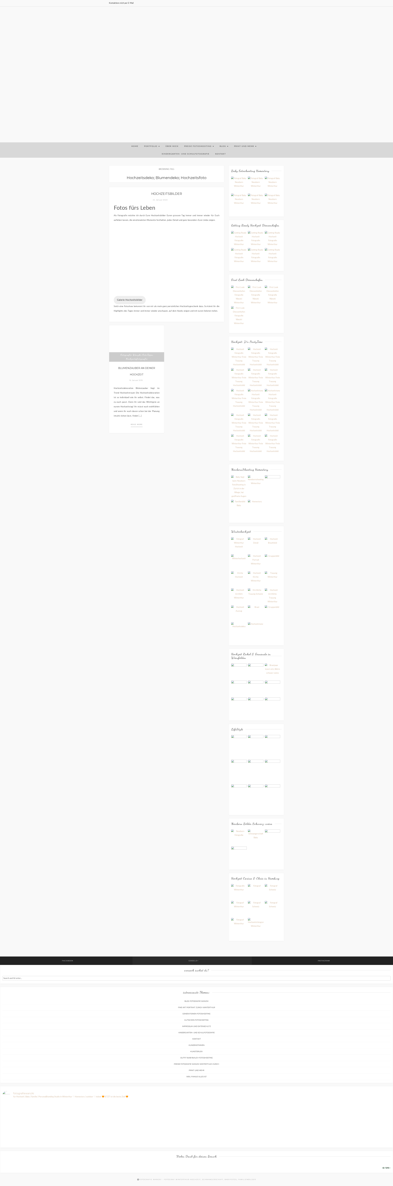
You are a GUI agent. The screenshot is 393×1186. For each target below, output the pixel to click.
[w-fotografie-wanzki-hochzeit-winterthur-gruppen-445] (272, 444)
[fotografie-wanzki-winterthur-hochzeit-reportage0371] (239, 596)
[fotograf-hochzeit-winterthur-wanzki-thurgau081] (239, 705)
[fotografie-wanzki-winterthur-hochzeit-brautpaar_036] (255, 545)
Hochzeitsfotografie (137, 358)
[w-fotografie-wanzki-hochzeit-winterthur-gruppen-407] (255, 400)
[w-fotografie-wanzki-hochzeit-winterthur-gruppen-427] (272, 423)
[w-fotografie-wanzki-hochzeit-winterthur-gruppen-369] (239, 444)
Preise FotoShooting (198, 146)
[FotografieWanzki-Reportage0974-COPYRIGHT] (272, 909)
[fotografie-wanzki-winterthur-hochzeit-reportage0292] (255, 579)
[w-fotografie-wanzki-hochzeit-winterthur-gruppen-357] (239, 357)
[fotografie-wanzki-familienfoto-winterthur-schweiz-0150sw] (239, 771)
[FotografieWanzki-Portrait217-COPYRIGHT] (239, 926)
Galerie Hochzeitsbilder (129, 300)
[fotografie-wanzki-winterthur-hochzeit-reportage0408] (255, 596)
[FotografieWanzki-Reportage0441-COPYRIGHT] (255, 909)
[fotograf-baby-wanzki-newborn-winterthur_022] (272, 837)
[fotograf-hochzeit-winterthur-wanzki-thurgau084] (239, 688)
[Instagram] (283, 3)
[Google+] (279, 3)
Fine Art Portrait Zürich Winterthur (196, 1007)
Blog (223, 146)
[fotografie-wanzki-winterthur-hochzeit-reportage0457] (255, 613)
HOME (134, 146)
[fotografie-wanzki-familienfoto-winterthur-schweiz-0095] (272, 771)
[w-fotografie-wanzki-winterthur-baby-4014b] (239, 184)
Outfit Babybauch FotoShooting (196, 1058)
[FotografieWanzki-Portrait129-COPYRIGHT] (272, 892)
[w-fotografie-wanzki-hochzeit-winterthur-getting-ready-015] (255, 256)
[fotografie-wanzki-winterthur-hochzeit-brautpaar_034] (239, 545)
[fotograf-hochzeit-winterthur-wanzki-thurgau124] (255, 705)
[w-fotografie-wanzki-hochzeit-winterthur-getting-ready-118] (272, 239)
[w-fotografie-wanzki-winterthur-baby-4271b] (272, 184)
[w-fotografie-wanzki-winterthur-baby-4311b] (255, 184)
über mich (171, 146)
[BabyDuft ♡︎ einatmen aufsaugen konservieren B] (99, 1110)
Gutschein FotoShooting (196, 1020)
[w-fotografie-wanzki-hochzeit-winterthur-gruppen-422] (239, 398)
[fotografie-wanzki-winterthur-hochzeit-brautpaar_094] (255, 562)
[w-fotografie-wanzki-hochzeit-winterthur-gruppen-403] (272, 400)
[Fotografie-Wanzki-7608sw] (255, 483)
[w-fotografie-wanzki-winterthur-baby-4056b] (239, 201)
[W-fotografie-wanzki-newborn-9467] (272, 483)
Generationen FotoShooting (196, 1014)
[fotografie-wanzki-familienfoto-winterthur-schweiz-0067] (255, 790)
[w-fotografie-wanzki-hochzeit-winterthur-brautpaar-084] (239, 316)
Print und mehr (244, 146)
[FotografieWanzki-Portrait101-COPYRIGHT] (255, 892)
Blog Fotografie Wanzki (196, 1001)
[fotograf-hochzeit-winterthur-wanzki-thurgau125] (272, 705)
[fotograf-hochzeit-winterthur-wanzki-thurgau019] (239, 671)
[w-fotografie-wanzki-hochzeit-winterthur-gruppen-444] (239, 378)
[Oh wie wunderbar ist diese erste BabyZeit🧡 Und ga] (359, 1122)
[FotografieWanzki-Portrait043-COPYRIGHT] (239, 909)
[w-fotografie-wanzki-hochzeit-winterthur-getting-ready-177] (255, 239)
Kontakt (220, 154)
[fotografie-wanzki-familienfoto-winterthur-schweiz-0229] (239, 740)
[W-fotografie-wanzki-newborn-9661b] (255, 508)
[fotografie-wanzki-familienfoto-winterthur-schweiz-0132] (239, 796)
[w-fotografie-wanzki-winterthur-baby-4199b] (272, 201)
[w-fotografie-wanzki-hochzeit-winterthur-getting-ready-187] (239, 239)
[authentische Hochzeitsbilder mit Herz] (255, 926)
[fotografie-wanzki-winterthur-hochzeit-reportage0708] (239, 630)
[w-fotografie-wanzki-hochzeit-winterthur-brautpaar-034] (272, 295)
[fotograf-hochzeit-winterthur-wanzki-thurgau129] (255, 688)
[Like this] (145, 380)
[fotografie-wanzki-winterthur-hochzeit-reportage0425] (272, 596)
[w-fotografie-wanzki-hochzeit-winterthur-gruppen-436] (255, 378)
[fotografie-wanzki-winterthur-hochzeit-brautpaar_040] (272, 545)
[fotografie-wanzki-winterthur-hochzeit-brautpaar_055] (239, 562)
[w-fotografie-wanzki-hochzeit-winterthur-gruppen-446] (255, 444)
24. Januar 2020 (160, 200)
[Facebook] (276, 3)
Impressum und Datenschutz (196, 1026)
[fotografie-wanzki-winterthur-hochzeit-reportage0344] (272, 579)
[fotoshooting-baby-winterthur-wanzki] (239, 487)
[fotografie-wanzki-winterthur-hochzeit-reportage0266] (239, 579)
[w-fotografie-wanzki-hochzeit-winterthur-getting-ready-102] (239, 256)
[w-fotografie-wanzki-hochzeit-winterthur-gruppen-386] (255, 423)
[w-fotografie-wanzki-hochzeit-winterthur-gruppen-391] (239, 423)
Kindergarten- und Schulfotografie (185, 154)
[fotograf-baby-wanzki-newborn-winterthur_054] (239, 837)
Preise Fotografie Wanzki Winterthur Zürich (196, 1064)
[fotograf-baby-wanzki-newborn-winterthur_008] (239, 854)
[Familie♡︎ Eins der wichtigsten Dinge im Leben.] (294, 1114)
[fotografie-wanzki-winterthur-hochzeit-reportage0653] (272, 613)
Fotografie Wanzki (130, 354)
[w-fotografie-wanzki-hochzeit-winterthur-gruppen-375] (272, 378)
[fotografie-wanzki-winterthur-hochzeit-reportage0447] (239, 613)
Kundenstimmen (196, 1045)
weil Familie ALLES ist (196, 1077)
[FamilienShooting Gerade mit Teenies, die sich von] (229, 1131)
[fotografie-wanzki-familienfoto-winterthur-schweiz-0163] (272, 746)
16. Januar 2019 (135, 380)
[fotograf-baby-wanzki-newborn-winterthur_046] (255, 837)
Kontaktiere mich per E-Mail (121, 3)
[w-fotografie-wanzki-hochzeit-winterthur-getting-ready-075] (272, 256)
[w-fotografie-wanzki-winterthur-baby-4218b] (255, 201)
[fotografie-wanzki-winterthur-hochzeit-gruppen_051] (272, 562)
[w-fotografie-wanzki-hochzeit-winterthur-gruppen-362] (272, 357)
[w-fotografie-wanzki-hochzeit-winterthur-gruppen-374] (255, 357)
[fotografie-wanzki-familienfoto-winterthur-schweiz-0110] (255, 771)
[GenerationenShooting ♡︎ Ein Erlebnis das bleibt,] (34, 1112)
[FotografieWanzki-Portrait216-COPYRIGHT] (239, 892)
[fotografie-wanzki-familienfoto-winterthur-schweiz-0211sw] (255, 746)
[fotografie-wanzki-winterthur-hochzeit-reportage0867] (255, 630)
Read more (137, 424)
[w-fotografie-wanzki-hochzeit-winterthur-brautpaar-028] (239, 295)
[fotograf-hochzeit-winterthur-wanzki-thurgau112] (272, 688)
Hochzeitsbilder (166, 194)
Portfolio (151, 146)
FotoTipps (147, 354)
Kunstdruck (196, 1051)
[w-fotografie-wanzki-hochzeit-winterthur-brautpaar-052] (255, 295)
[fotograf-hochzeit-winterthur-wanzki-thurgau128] (255, 671)
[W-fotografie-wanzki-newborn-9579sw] (239, 508)
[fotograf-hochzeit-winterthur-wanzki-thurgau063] (272, 671)
